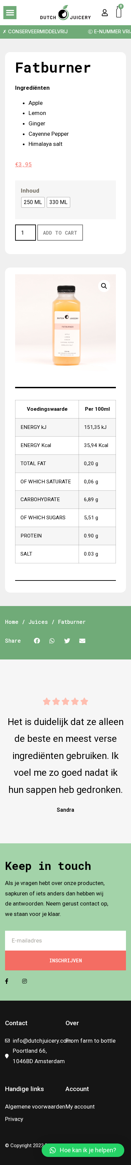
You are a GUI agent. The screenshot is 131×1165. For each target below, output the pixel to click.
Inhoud (30, 190)
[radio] (32, 202)
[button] (9, 12)
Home (11, 621)
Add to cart (60, 232)
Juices (38, 621)
